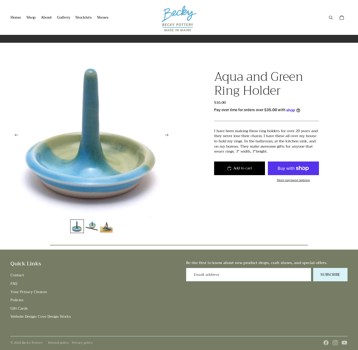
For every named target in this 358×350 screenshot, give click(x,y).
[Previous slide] (14, 136)
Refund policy (58, 342)
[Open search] (331, 17)
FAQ (13, 283)
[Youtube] (344, 343)
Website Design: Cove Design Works (40, 316)
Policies (17, 300)
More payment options (293, 180)
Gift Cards (19, 308)
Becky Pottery (32, 342)
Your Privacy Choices (28, 292)
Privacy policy (82, 342)
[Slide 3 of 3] (106, 226)
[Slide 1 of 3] (77, 226)
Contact (17, 275)
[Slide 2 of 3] (91, 226)
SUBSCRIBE (330, 274)
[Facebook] (326, 343)
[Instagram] (335, 343)
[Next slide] (168, 136)
